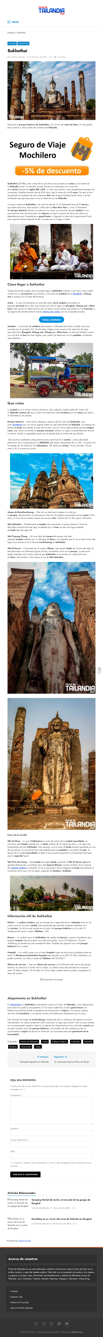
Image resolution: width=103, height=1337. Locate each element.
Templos (12, 1046)
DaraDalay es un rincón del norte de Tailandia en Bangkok (62, 1219)
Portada (11, 32)
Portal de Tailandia (17, 57)
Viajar (38, 1046)
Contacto (14, 1291)
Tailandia (88, 1041)
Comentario (16, 1095)
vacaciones (26, 1046)
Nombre (15, 1128)
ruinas (44, 1041)
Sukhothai (23, 43)
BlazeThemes (77, 1332)
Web (12, 1151)
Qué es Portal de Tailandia (21, 1307)
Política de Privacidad (19, 1302)
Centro (12, 43)
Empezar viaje (16, 1296)
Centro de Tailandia (29, 1041)
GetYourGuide (24, 1240)
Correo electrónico (19, 1139)
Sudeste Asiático (59, 1041)
